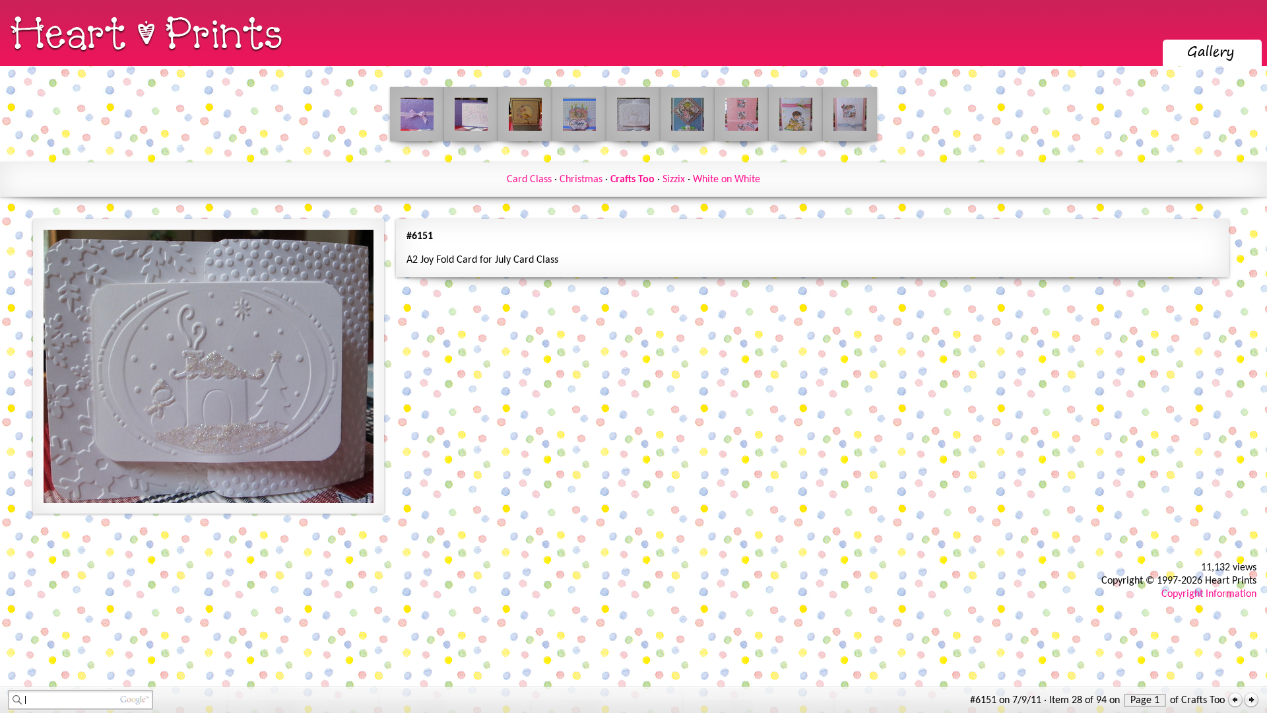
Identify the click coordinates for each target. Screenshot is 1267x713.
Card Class (529, 179)
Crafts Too (632, 179)
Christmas (581, 179)
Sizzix (674, 179)
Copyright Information (1208, 594)
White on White (726, 179)
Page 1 (1144, 700)
